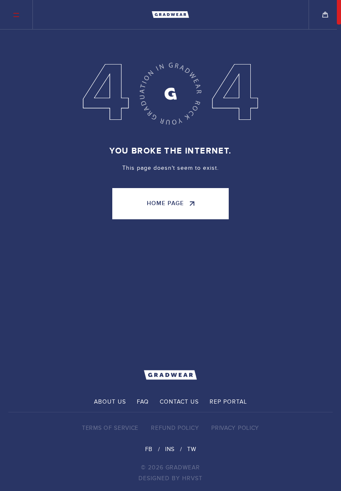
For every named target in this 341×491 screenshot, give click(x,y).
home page (165, 203)
